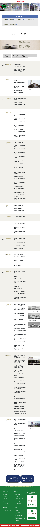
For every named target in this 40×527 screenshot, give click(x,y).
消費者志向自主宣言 (18, 517)
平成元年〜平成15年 (24, 56)
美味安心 (16, 500)
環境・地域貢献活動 (18, 503)
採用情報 (4, 508)
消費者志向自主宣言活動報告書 (10, 24)
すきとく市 (5, 498)
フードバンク (5, 503)
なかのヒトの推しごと (18, 494)
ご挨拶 (5, 19)
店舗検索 (4, 492)
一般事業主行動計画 (29, 19)
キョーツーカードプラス (19, 498)
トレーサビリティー (18, 501)
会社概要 (11, 19)
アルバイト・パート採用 (7, 510)
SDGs (4, 501)
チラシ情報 (5, 494)
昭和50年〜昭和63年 (15, 56)
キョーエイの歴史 (19, 19)
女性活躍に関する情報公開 (19, 515)
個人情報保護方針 (18, 520)
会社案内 (21, 16)
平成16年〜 (32, 55)
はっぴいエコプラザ (6, 500)
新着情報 (16, 492)
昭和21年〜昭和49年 (7, 56)
